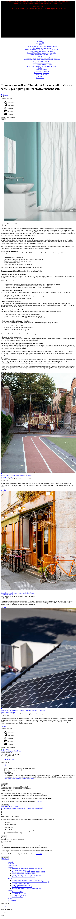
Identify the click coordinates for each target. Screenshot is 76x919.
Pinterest (10, 108)
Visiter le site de (9, 806)
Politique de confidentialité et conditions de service (19, 778)
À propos (40, 41)
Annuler (3, 119)
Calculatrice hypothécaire (41, 73)
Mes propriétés (40, 43)
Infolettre (7, 822)
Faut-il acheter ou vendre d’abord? (42, 64)
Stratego (5, 95)
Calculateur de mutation (42, 71)
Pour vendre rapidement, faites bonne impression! (41, 66)
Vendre (40, 56)
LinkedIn (10, 111)
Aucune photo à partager (8, 117)
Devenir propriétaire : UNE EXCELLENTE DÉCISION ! (42, 49)
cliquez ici (39, 801)
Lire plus (3, 490)
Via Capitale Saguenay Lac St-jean (11, 751)
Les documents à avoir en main (42, 63)
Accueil (40, 40)
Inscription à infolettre (10, 824)
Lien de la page (8, 773)
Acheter (40, 45)
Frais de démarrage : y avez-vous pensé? (42, 51)
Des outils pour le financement (42, 48)
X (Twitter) (11, 105)
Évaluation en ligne (41, 74)
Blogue (40, 76)
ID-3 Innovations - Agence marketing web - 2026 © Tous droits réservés (22, 808)
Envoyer (3, 836)
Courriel (10, 114)
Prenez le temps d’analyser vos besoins (41, 54)
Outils (40, 68)
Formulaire (7, 772)
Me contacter (40, 78)
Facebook (11, 103)
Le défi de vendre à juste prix (41, 61)
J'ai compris (4, 804)
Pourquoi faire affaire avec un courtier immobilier (41, 53)
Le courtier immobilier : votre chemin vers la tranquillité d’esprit (41, 59)
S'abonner (4, 783)
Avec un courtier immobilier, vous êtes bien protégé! (42, 46)
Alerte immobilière (41, 69)
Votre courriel (8, 829)
